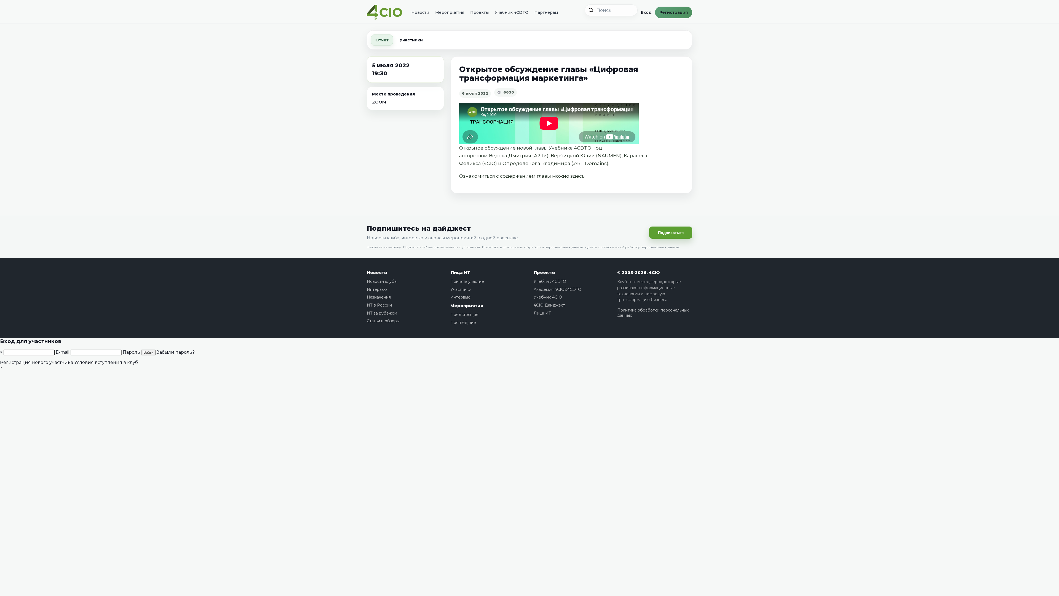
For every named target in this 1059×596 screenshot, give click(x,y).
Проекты (479, 12)
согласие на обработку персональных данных (639, 247)
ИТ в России (379, 305)
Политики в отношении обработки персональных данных (533, 247)
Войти (148, 352)
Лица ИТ (460, 272)
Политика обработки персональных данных (653, 313)
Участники (411, 40)
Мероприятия (449, 12)
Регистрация (673, 12)
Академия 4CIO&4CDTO (557, 289)
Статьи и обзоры (383, 320)
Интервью (377, 289)
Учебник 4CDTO (511, 12)
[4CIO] (384, 12)
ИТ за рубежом (382, 313)
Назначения (379, 297)
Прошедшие (463, 322)
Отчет (382, 40)
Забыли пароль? (176, 352)
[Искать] (591, 10)
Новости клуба (382, 281)
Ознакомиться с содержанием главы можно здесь (522, 176)
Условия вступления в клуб (106, 362)
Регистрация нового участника (36, 362)
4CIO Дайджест (549, 305)
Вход (646, 12)
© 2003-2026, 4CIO (638, 272)
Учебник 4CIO (548, 297)
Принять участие (467, 281)
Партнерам (546, 12)
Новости (420, 12)
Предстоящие (464, 314)
